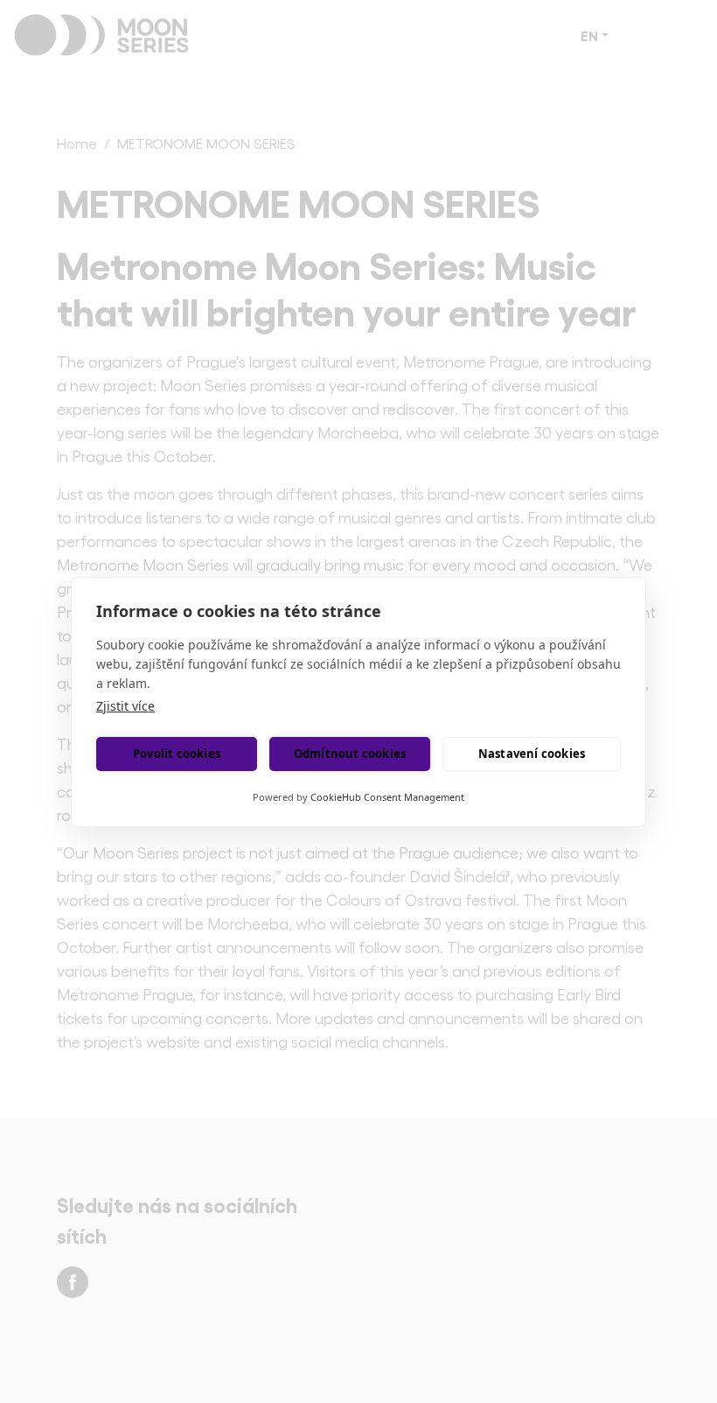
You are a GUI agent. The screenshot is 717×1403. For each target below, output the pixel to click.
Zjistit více (125, 706)
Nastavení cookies (531, 753)
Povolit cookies (176, 753)
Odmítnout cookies (350, 753)
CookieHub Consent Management (387, 797)
